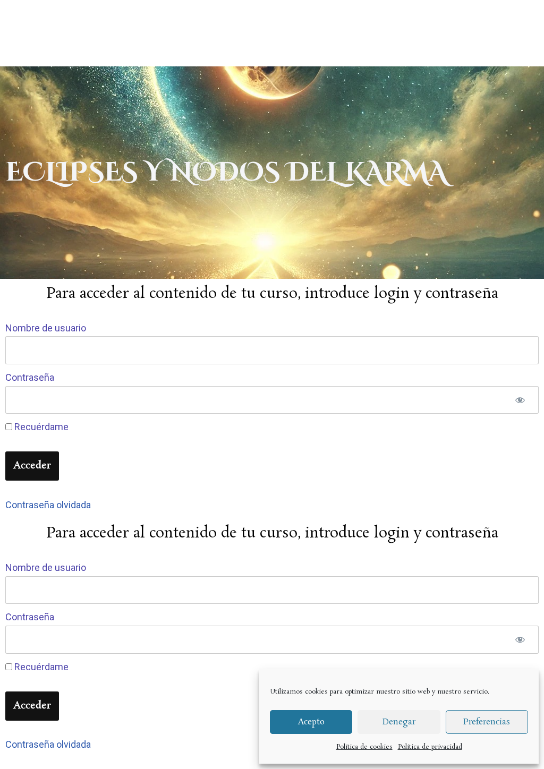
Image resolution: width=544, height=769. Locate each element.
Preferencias (486, 722)
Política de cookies (364, 746)
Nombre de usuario (45, 328)
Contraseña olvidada (48, 504)
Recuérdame (40, 426)
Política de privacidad (430, 746)
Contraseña (29, 377)
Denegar (398, 722)
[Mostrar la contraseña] (520, 400)
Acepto (311, 722)
